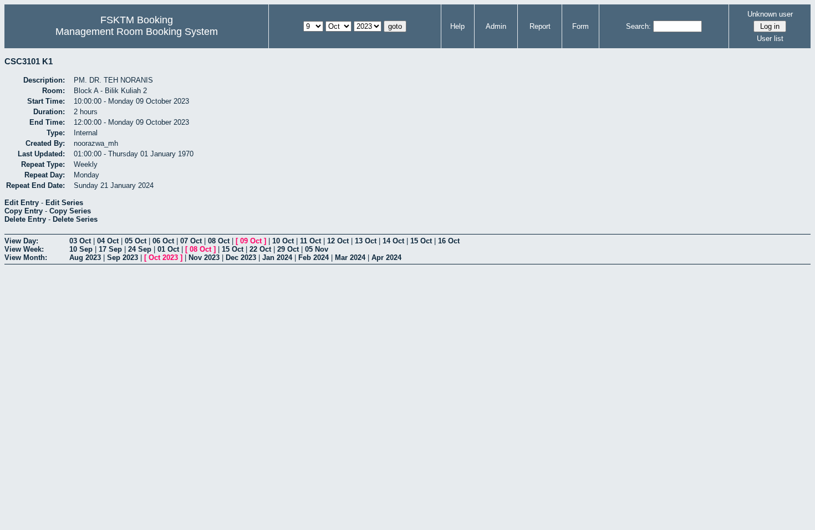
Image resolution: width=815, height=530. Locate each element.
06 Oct (163, 241)
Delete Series (75, 219)
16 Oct (449, 241)
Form (580, 26)
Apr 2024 (386, 257)
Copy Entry (23, 211)
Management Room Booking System (136, 31)
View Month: (25, 257)
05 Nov (316, 249)
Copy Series (70, 211)
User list (770, 38)
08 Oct (219, 241)
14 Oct (393, 241)
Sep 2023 (122, 257)
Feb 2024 (313, 257)
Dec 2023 (241, 257)
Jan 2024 (277, 257)
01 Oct (168, 249)
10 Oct (283, 241)
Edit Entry (21, 202)
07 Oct (191, 241)
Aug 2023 (85, 257)
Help (457, 26)
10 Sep (81, 249)
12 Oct (338, 241)
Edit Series (64, 202)
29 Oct (288, 249)
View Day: (21, 241)
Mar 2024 (350, 257)
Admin (496, 26)
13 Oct (365, 241)
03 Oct (80, 241)
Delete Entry (25, 219)
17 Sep (110, 249)
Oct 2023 (163, 257)
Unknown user (770, 14)
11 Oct (310, 241)
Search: (638, 26)
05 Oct (135, 241)
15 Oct (421, 241)
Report (540, 26)
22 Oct (260, 249)
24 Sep (139, 249)
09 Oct (251, 241)
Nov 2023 (204, 257)
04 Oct (108, 241)
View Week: (24, 249)
